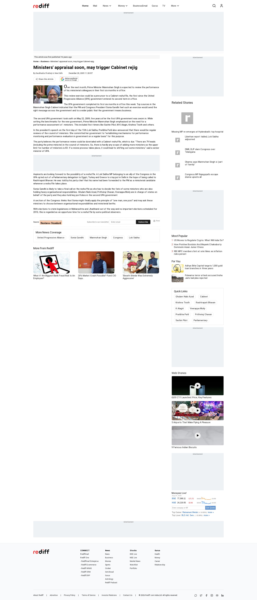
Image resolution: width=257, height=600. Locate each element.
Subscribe (143, 222)
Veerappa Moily (197, 308)
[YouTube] (217, 595)
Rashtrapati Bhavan (205, 302)
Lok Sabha (134, 237)
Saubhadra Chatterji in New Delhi (49, 73)
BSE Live (133, 554)
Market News (135, 561)
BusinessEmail (140, 5)
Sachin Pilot (181, 320)
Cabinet (204, 296)
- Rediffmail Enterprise (89, 561)
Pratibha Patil (182, 314)
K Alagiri (180, 308)
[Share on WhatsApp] (196, 595)
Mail (95, 5)
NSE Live (133, 558)
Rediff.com (149, 595)
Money (121, 5)
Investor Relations (109, 595)
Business (45, 61)
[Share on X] (201, 595)
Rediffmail (84, 554)
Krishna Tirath (183, 302)
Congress (118, 237)
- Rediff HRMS (85, 568)
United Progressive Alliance (50, 237)
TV (163, 5)
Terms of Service (88, 595)
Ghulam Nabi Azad (185, 296)
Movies (108, 561)
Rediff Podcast (111, 583)
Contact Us (127, 595)
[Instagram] (212, 595)
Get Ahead (109, 572)
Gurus (155, 5)
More (173, 5)
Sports (108, 565)
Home (85, 5)
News (105, 5)
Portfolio (133, 568)
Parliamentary (200, 320)
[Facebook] (206, 595)
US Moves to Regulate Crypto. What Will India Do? (199, 240)
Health (157, 554)
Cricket (108, 568)
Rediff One (84, 558)
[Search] (214, 5)
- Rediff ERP (85, 575)
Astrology (109, 579)
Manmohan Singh (98, 237)
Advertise (54, 595)
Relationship (160, 565)
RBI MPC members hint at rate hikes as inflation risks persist (198, 252)
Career (157, 561)
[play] (198, 386)
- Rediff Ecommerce (88, 565)
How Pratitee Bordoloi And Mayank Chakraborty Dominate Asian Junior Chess (197, 245)
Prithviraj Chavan (203, 314)
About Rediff (38, 595)
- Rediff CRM (85, 572)
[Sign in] (221, 5)
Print (158, 221)
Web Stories (179, 373)
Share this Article (46, 79)
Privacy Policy (69, 595)
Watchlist (134, 565)
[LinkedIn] (222, 595)
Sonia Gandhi (77, 237)
